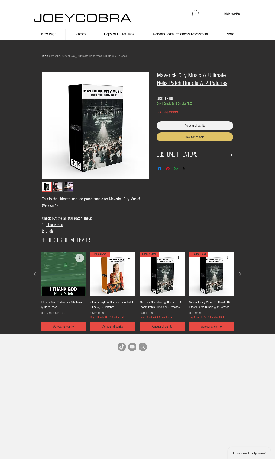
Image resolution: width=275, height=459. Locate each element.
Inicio (45, 56)
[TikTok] (122, 347)
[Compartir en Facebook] (159, 168)
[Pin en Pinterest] (167, 168)
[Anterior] (34, 274)
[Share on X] (184, 168)
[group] (137, 291)
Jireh (49, 231)
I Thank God (54, 224)
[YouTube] (132, 347)
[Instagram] (143, 347)
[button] (195, 13)
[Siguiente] (240, 274)
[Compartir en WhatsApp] (176, 168)
